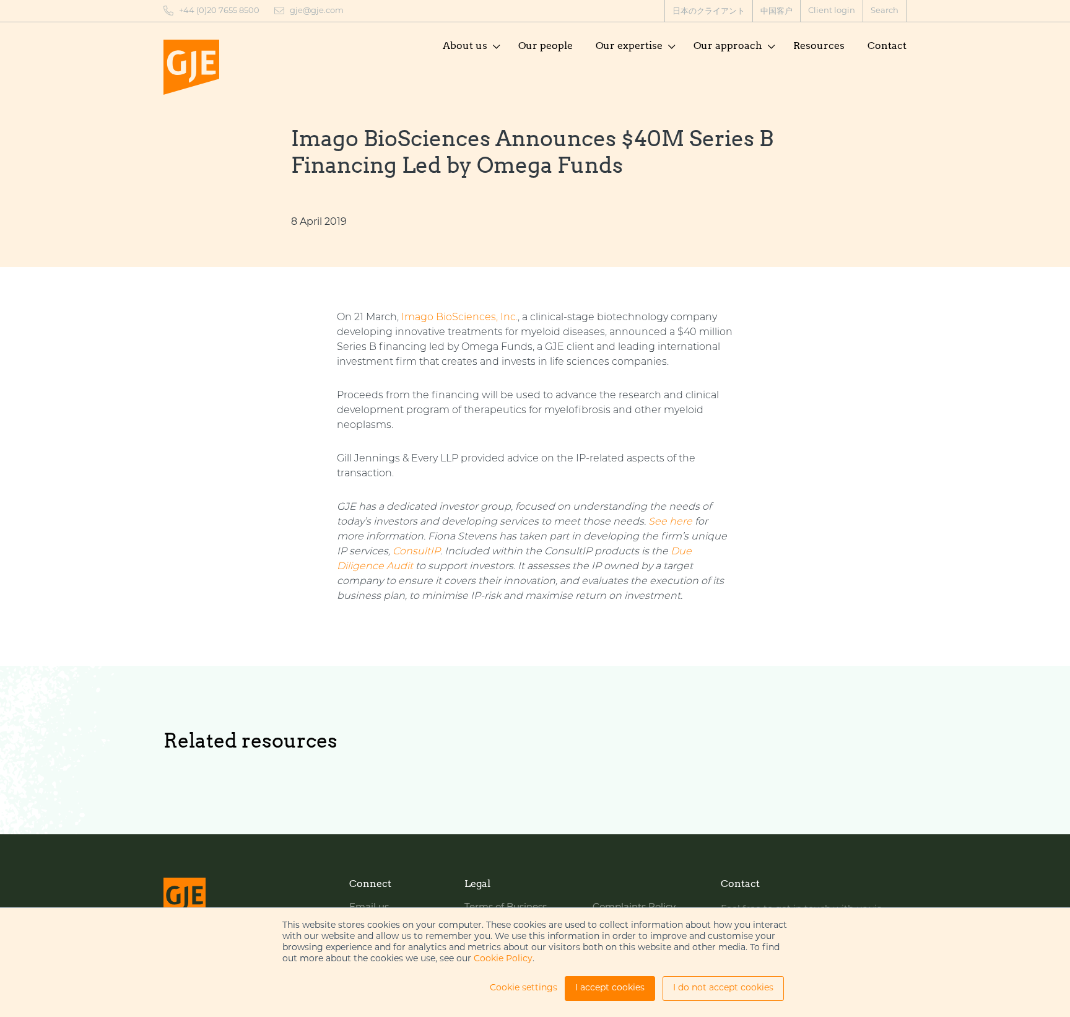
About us (465, 45)
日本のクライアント (708, 11)
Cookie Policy (503, 959)
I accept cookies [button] (610, 988)
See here (670, 522)
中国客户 (776, 11)
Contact (887, 45)
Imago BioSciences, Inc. (459, 318)
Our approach (728, 45)
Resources (819, 45)
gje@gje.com (317, 11)
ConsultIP (416, 552)
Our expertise (629, 45)
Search (884, 11)
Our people (545, 45)
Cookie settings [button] (523, 988)
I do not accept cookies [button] (723, 988)
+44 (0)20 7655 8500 (219, 11)
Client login (831, 11)
